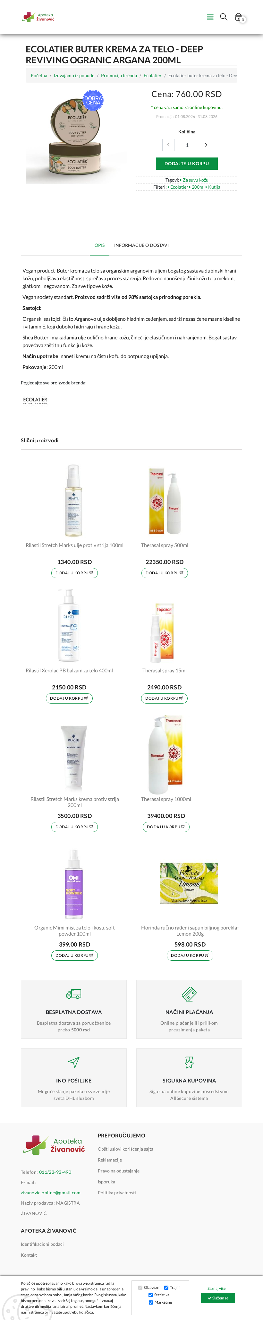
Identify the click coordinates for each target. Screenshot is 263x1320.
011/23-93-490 (55, 1172)
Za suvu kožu (195, 180)
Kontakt (29, 1255)
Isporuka (106, 1181)
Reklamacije (110, 1160)
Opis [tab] (100, 245)
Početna (39, 75)
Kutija (213, 187)
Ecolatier (153, 75)
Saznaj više (216, 1288)
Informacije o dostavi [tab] (141, 245)
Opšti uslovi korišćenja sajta (125, 1149)
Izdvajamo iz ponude (74, 75)
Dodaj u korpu (72, 572)
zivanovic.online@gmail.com (51, 1192)
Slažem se (220, 1298)
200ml (198, 187)
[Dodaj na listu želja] (114, 532)
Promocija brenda (119, 75)
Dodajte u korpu (187, 163)
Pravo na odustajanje (119, 1170)
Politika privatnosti (117, 1192)
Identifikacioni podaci (42, 1244)
